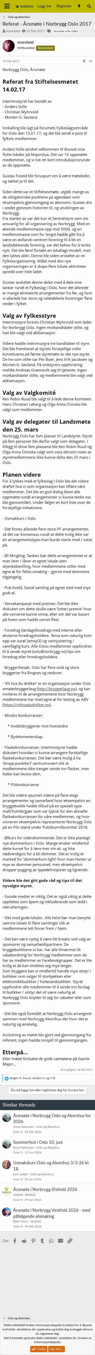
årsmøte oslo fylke (66, 31)
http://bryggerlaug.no (56, 688)
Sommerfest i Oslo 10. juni (38, 1142)
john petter (20, 1174)
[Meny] (7, 6)
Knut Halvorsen (23, 1126)
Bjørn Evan (20, 1221)
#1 (90, 61)
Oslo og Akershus (48, 1126)
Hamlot (18, 1194)
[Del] (84, 61)
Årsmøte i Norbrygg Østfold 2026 (45, 1189)
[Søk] (89, 6)
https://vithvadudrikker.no (27, 704)
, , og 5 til (32, 1078)
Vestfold (35, 1221)
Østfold (30, 1194)
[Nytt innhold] (79, 6)
